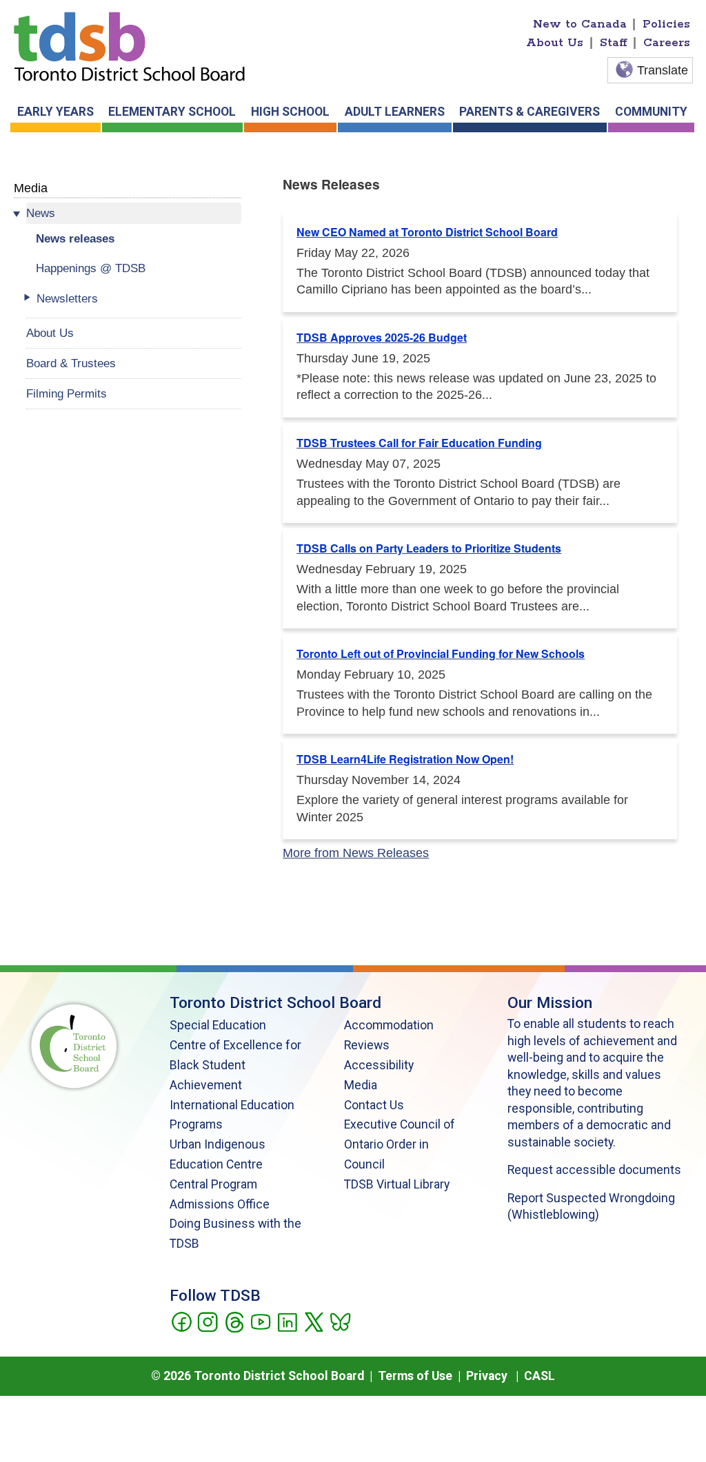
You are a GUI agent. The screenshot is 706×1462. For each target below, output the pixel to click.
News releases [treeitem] (75, 238)
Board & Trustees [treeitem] (71, 363)
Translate (662, 70)
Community (651, 112)
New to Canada (580, 24)
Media (31, 188)
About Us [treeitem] (50, 333)
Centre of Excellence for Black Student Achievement (235, 1065)
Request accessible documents (594, 1170)
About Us (554, 42)
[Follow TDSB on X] (313, 1321)
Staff (613, 42)
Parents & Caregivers (529, 112)
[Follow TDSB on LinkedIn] (287, 1321)
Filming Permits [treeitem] (66, 393)
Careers (666, 42)
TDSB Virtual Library (397, 1184)
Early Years (55, 112)
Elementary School (172, 112)
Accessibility (379, 1065)
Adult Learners (395, 112)
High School (290, 112)
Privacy (486, 1376)
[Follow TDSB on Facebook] (181, 1321)
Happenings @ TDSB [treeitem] (90, 268)
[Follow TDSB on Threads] (234, 1321)
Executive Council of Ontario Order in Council (399, 1144)
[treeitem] (134, 213)
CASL (539, 1376)
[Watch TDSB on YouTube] (260, 1321)
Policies (666, 24)
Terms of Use (415, 1376)
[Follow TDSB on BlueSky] (339, 1321)
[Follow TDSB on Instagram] (207, 1321)
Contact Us (374, 1105)
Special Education (218, 1025)
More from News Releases (356, 853)
